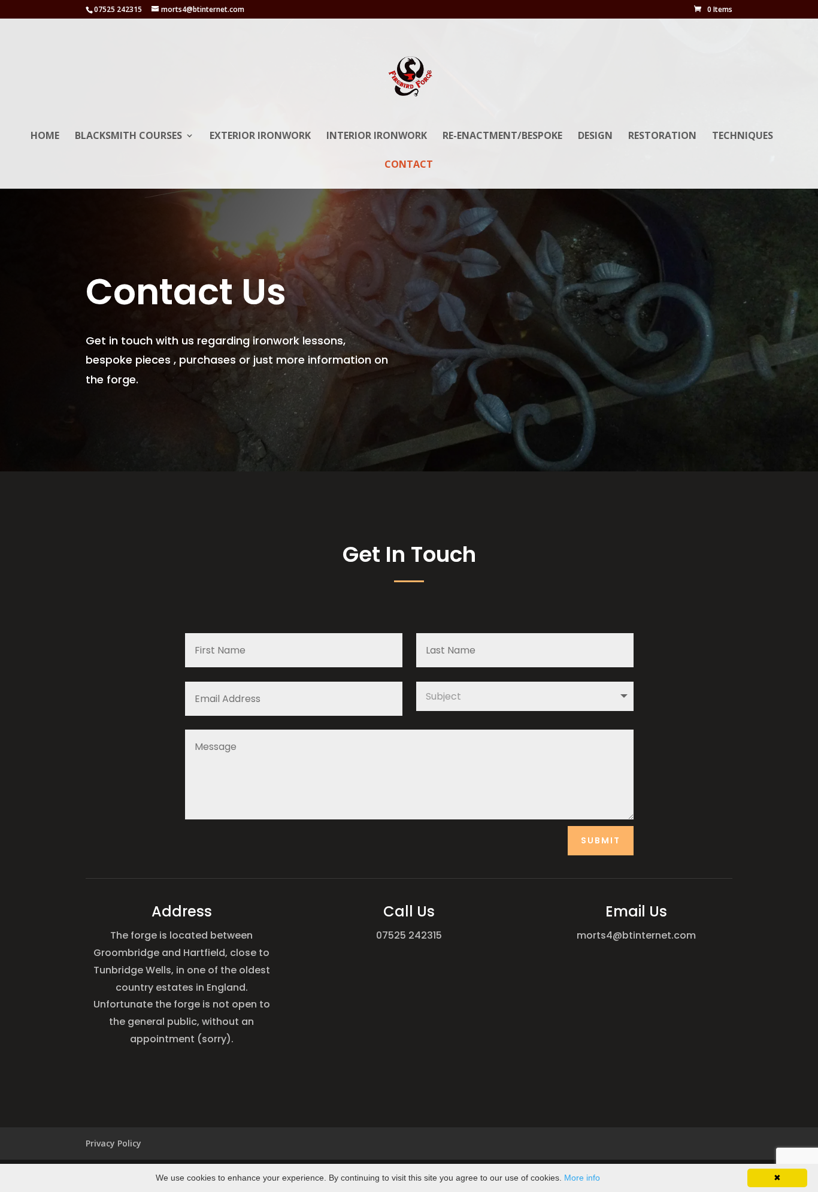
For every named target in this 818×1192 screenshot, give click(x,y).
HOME (45, 136)
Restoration (662, 136)
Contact (408, 165)
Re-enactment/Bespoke (502, 136)
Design (595, 136)
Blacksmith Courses (128, 136)
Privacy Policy (113, 1143)
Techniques (742, 136)
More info (582, 1177)
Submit (600, 840)
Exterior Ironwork (260, 136)
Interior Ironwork (376, 136)
